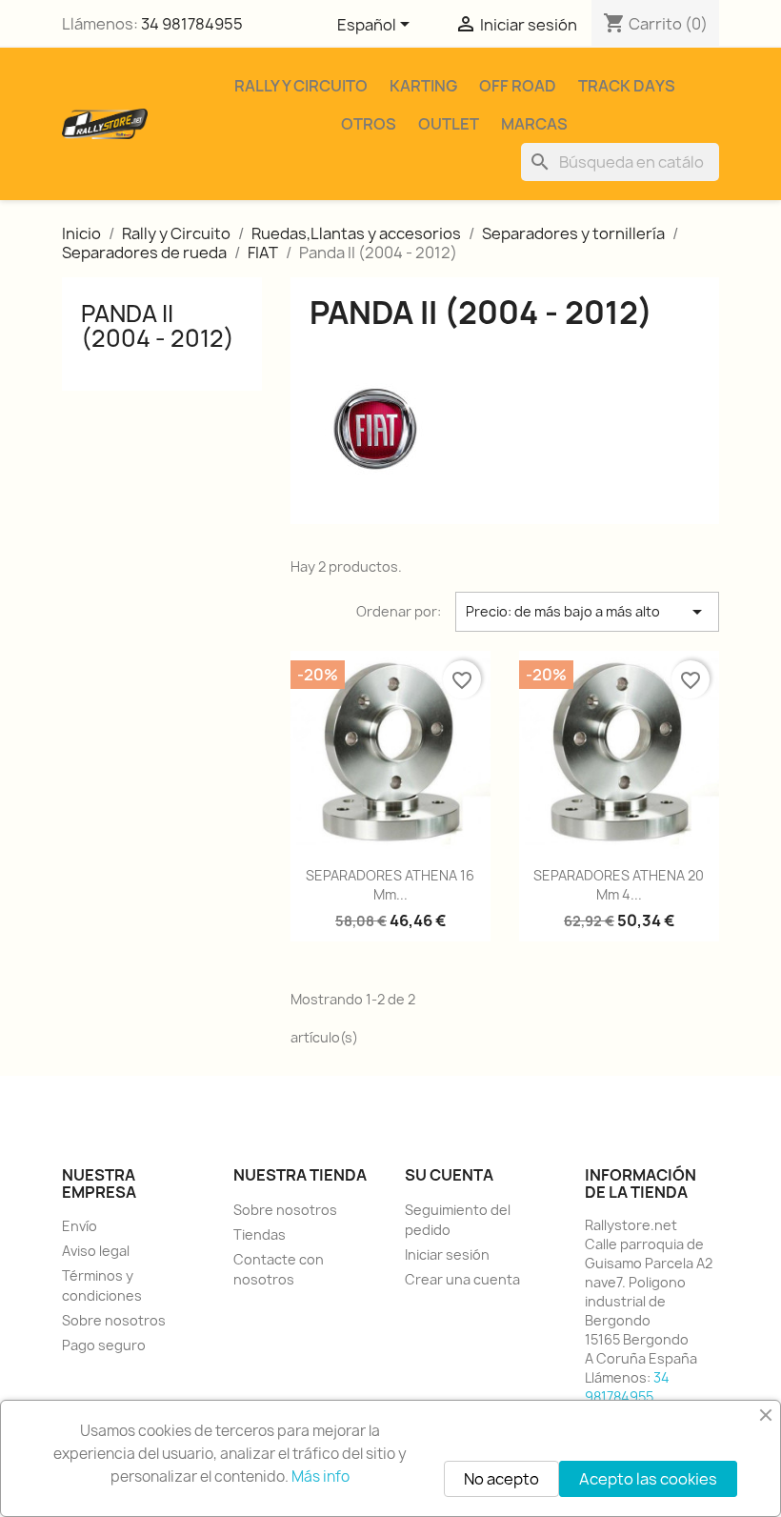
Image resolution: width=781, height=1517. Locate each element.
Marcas (534, 123)
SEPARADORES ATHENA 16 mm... (390, 884)
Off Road (517, 85)
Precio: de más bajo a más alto (587, 611)
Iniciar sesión (447, 1254)
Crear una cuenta (462, 1279)
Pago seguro (104, 1345)
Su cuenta (449, 1174)
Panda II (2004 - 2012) (157, 325)
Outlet (448, 123)
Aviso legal (96, 1251)
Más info (320, 1476)
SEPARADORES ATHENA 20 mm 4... (618, 884)
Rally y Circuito (301, 85)
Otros (368, 123)
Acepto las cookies (648, 1478)
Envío (79, 1226)
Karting (423, 85)
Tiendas (259, 1234)
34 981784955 (192, 23)
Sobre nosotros (114, 1320)
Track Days (626, 85)
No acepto (501, 1478)
